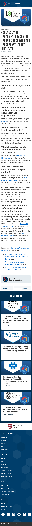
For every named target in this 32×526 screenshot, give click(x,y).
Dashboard (4, 437)
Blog (2, 461)
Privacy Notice (6, 473)
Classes (3, 446)
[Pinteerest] (24, 514)
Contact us (4, 503)
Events (3, 464)
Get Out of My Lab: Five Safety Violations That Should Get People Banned (16, 256)
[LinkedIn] (19, 514)
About (3, 458)
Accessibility (5, 495)
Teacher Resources (7, 491)
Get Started (5, 488)
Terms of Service (6, 470)
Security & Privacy (7, 476)
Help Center (5, 485)
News (3, 510)
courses (4, 121)
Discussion (4, 449)
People (3, 443)
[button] (23, 4)
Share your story (6, 506)
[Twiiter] (8, 514)
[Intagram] (13, 514)
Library (3, 440)
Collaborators (5, 467)
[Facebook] (3, 514)
